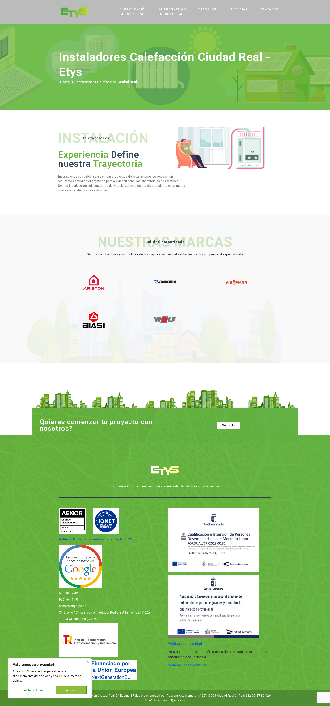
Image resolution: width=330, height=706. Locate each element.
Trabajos (207, 9)
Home (65, 82)
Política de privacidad (185, 644)
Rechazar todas (33, 690)
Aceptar (71, 690)
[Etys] (83, 12)
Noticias (239, 9)
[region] (50, 678)
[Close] (87, 661)
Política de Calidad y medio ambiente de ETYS (95, 539)
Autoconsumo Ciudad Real (172, 12)
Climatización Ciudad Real (133, 12)
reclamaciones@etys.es (187, 665)
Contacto (269, 9)
